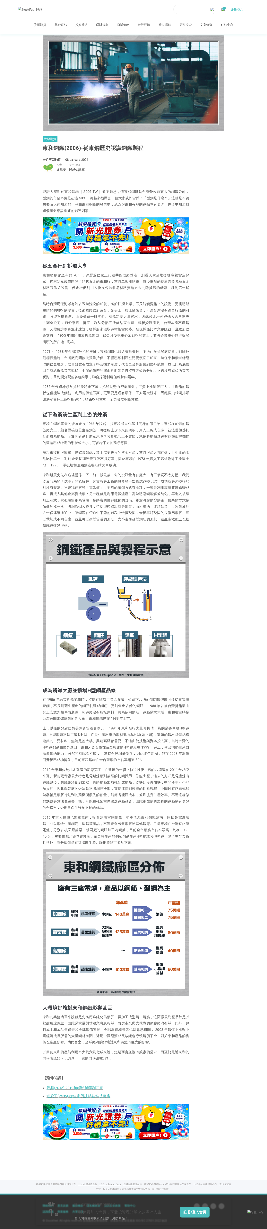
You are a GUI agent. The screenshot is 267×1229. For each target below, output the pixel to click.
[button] (101, 250)
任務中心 (227, 24)
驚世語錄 (165, 24)
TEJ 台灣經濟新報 (87, 1184)
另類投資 (185, 24)
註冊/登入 (237, 9)
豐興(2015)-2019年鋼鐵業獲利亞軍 (75, 1088)
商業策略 (123, 24)
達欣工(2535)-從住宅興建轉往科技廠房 (78, 1096)
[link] (116, 235)
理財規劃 (102, 24)
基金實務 (61, 24)
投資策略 (81, 24)
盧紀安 (61, 170)
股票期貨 (40, 24)
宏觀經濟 (144, 24)
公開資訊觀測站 (131, 1184)
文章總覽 (206, 24)
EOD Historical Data (110, 1184)
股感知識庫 (77, 170)
